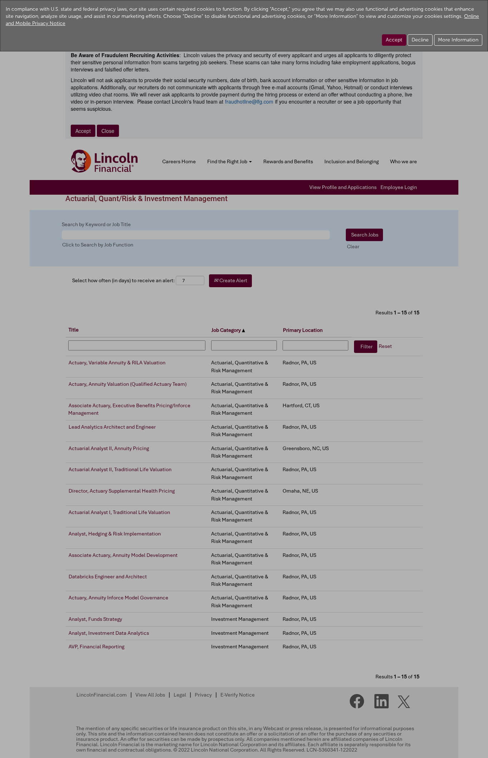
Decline (420, 40)
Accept (394, 40)
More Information (458, 40)
